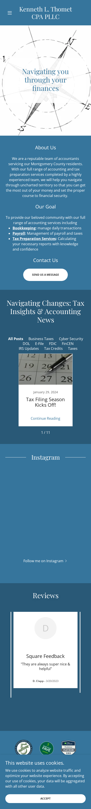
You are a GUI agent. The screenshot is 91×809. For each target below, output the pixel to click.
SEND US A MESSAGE (45, 275)
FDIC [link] (53, 343)
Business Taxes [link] (41, 338)
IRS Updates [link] (29, 348)
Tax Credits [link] (53, 348)
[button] (11, 12)
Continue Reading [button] (45, 418)
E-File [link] (39, 343)
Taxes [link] (73, 348)
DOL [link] (26, 343)
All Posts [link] (15, 338)
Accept (45, 798)
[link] (45, 12)
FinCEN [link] (68, 343)
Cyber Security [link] (71, 338)
